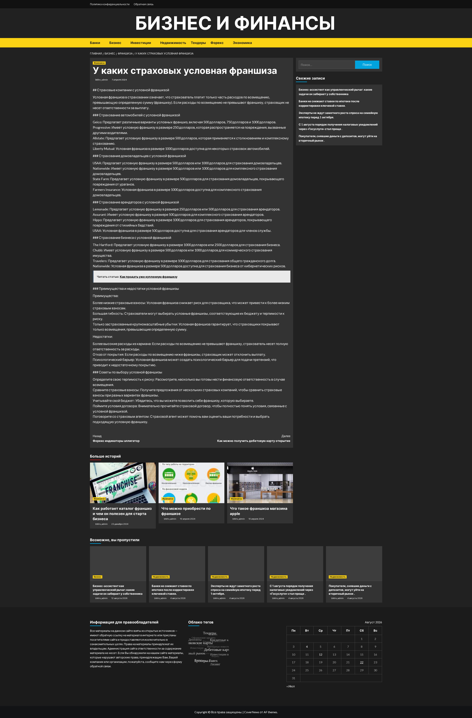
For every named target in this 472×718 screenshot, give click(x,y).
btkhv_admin (101, 79)
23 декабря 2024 (119, 524)
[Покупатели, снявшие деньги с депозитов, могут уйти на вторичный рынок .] (354, 563)
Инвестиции (141, 43)
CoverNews (251, 712)
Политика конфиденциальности (109, 4)
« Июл (291, 686)
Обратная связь (144, 4)
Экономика (242, 43)
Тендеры (198, 43)
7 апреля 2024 (119, 79)
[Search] (380, 42)
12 (320, 654)
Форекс (217, 43)
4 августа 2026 (177, 598)
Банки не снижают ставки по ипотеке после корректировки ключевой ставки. (329, 103)
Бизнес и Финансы (235, 23)
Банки (95, 43)
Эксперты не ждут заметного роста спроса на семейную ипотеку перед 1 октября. (338, 115)
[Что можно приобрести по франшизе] (191, 483)
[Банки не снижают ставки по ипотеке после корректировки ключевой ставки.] (177, 563)
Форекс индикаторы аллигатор (116, 438)
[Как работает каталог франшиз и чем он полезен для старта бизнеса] (123, 483)
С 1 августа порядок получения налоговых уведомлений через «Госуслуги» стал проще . (338, 126)
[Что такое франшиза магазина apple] (260, 483)
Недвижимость (173, 43)
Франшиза (99, 63)
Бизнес (115, 43)
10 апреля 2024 (187, 519)
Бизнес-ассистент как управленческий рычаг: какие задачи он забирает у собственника (335, 92)
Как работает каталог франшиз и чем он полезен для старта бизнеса (122, 513)
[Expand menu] (102, 43)
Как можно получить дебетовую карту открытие (253, 438)
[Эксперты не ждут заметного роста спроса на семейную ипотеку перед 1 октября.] (236, 563)
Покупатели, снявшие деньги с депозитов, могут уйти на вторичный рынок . (338, 138)
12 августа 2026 (119, 598)
